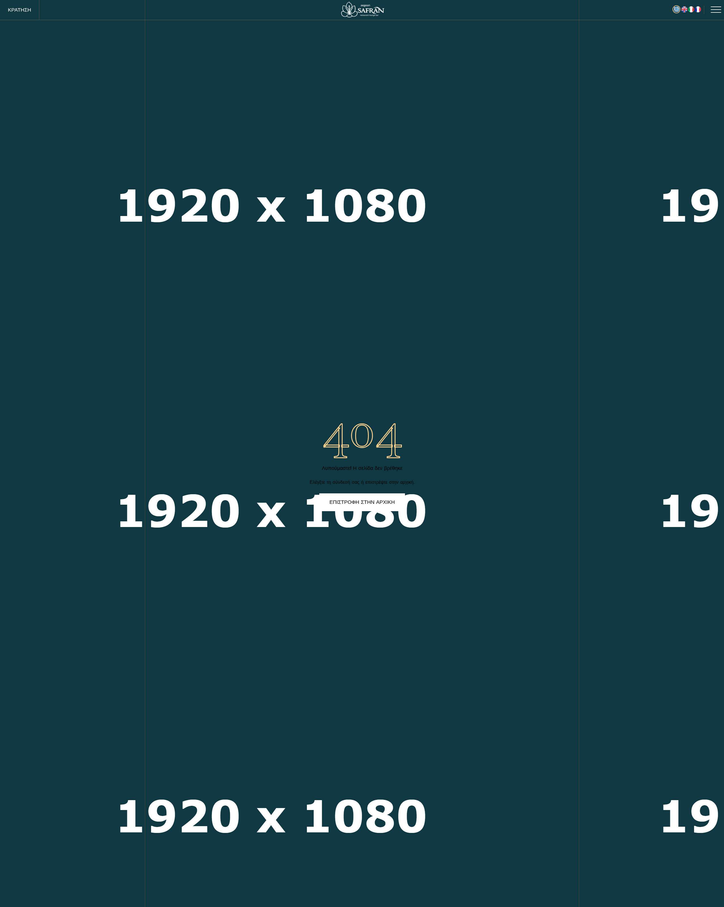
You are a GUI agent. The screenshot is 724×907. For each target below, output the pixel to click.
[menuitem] (684, 9)
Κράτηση (19, 10)
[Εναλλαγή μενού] (712, 10)
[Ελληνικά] (676, 9)
